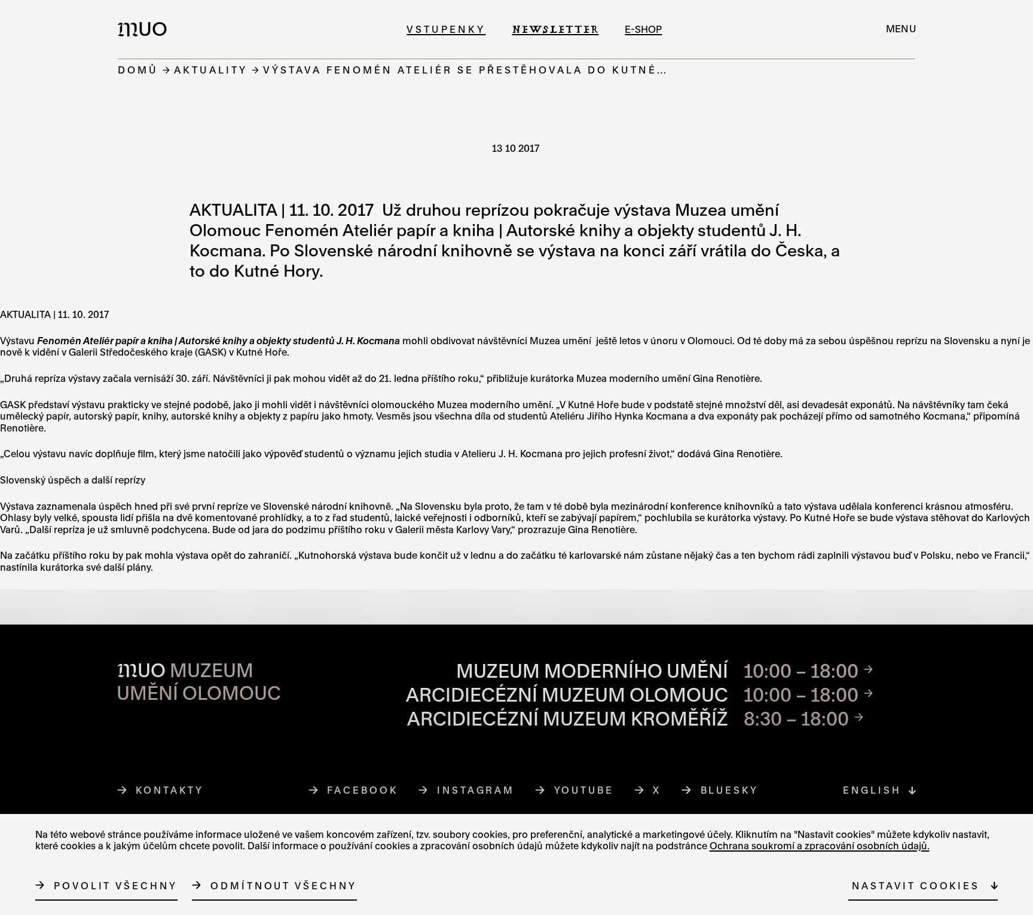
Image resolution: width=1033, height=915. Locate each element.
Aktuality (210, 69)
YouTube (584, 790)
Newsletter (555, 29)
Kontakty (169, 790)
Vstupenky (446, 29)
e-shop (643, 29)
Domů (138, 69)
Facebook (362, 790)
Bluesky (730, 790)
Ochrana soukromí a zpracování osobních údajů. (820, 845)
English (872, 790)
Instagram (476, 790)
